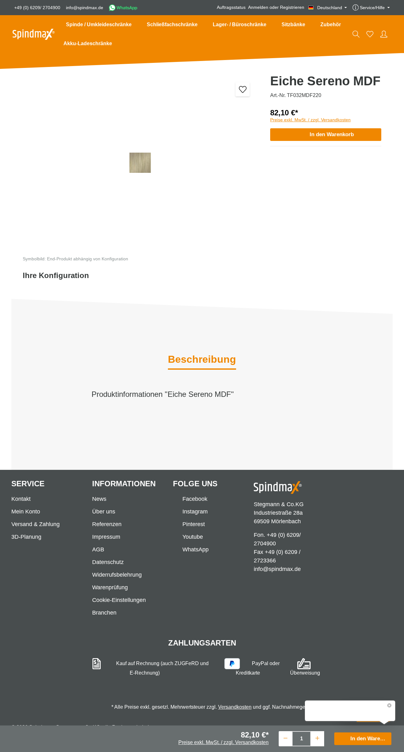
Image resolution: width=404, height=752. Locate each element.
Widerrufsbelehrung (117, 575)
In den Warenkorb (332, 134)
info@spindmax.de (84, 7)
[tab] (202, 360)
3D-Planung (26, 537)
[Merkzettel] (370, 34)
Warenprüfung (110, 587)
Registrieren (292, 7)
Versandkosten (235, 707)
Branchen (104, 612)
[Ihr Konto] (383, 34)
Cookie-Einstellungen (119, 600)
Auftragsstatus (231, 7)
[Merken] (242, 89)
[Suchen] (356, 34)
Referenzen (107, 524)
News (99, 499)
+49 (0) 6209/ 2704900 (37, 7)
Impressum (106, 537)
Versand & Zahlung (35, 524)
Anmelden (258, 7)
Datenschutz (108, 562)
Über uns (103, 511)
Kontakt (21, 499)
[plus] (317, 738)
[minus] (285, 738)
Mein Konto (25, 511)
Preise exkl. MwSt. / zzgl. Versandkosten (310, 119)
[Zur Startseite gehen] (34, 34)
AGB (98, 549)
